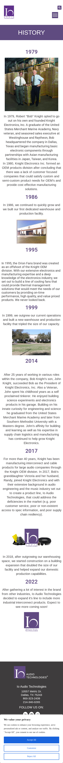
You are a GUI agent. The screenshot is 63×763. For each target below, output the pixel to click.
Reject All (31, 756)
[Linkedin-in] (25, 714)
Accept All (31, 740)
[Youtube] (31, 714)
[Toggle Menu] (55, 15)
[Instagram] (37, 714)
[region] (31, 738)
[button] (59, 8)
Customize (31, 748)
